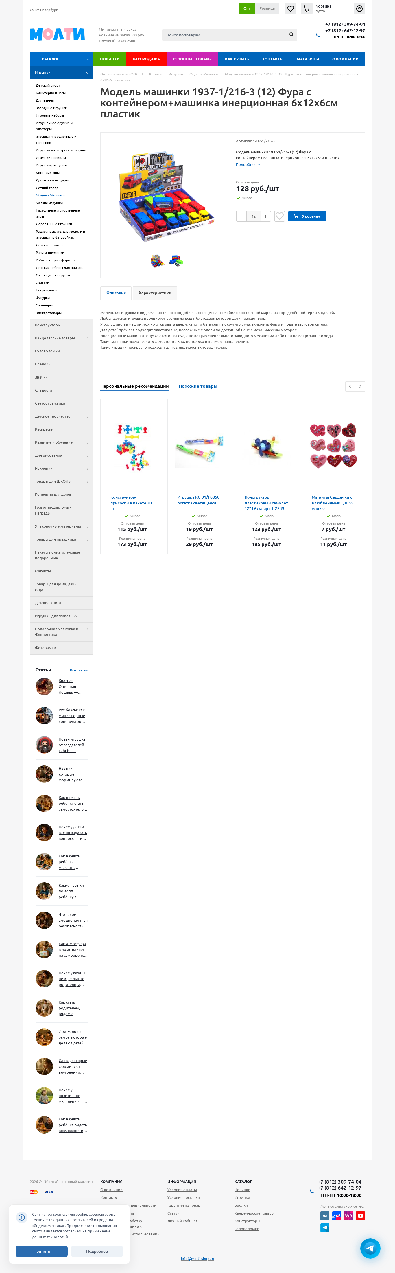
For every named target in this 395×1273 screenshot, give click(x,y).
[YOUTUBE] (360, 1215)
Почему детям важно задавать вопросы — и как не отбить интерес (73, 833)
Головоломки (47, 351)
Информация (181, 1182)
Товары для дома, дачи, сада (56, 587)
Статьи (173, 1213)
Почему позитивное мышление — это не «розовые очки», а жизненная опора (71, 1096)
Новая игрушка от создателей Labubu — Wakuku (72, 745)
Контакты (272, 59)
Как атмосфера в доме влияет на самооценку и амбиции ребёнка (72, 950)
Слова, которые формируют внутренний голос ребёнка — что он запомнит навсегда (73, 1067)
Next (360, 386)
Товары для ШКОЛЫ (53, 481)
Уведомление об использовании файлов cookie (130, 1236)
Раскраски (44, 429)
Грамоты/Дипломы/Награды (53, 510)
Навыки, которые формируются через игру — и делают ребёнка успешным (72, 774)
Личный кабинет (182, 1221)
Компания (111, 1182)
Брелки (241, 1205)
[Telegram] (324, 1227)
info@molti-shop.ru (197, 1259)
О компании (345, 59)
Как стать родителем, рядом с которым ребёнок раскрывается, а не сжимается (73, 1008)
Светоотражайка (50, 403)
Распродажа (146, 59)
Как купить (237, 59)
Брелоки (43, 364)
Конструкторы (48, 325)
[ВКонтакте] (324, 1215)
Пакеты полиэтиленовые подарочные (57, 555)
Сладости (43, 390)
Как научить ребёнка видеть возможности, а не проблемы (73, 1125)
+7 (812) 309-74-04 (345, 24)
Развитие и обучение (54, 442)
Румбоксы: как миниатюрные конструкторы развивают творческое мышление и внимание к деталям (72, 716)
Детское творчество (53, 416)
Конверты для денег (53, 494)
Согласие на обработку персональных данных (121, 1223)
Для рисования (48, 455)
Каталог (50, 59)
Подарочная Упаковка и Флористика (56, 632)
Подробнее (97, 1251)
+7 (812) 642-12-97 (345, 30)
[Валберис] (348, 1215)
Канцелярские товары (55, 338)
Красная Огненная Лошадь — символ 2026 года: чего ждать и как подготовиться (72, 687)
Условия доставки (183, 1197)
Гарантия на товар (183, 1205)
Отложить (279, 216)
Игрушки (43, 72)
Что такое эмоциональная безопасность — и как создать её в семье (73, 920)
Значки (41, 377)
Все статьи (79, 670)
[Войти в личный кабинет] (359, 8)
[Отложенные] (290, 8)
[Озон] (336, 1215)
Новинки (110, 59)
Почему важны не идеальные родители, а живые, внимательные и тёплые (72, 979)
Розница (267, 8)
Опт (247, 8)
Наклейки (44, 468)
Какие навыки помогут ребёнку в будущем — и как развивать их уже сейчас (71, 891)
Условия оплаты (182, 1190)
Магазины (308, 59)
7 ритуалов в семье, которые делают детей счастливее (73, 1037)
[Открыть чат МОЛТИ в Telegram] (370, 1248)
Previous (350, 386)
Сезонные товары (192, 59)
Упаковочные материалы (58, 526)
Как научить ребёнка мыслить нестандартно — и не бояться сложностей (72, 862)
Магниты (43, 571)
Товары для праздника (55, 539)
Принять (42, 1251)
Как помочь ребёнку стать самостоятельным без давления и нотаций (73, 804)
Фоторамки (45, 648)
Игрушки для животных (56, 616)
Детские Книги (48, 603)
